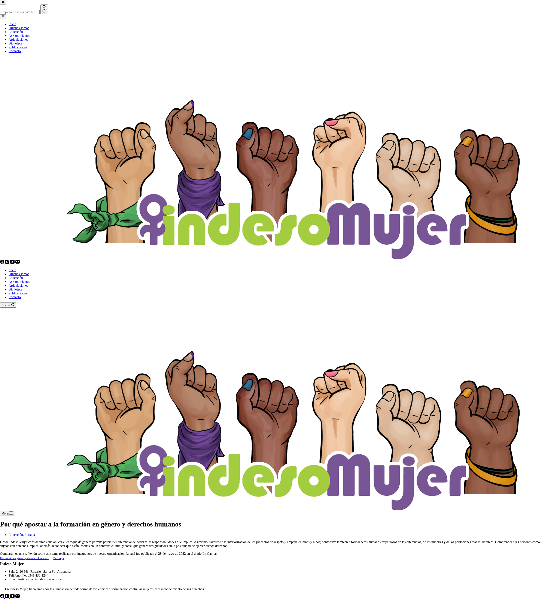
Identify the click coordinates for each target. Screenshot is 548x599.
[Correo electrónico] (17, 263)
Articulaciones (18, 285)
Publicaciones (18, 293)
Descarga (58, 558)
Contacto (15, 297)
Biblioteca (15, 289)
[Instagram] (7, 263)
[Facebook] (2, 263)
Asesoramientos (19, 281)
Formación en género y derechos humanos (24, 558)
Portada (30, 535)
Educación (16, 278)
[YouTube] (12, 263)
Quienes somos (19, 274)
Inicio (12, 270)
